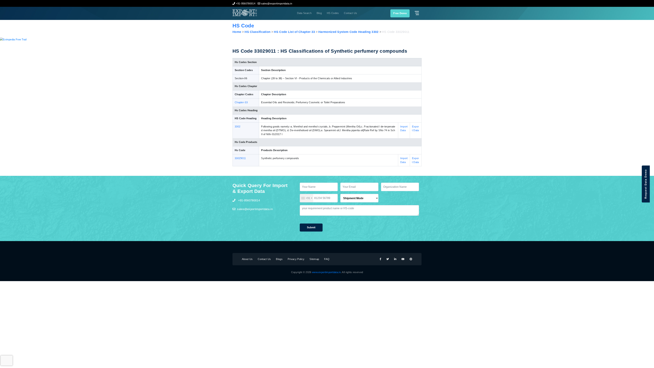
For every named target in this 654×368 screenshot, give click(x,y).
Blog (319, 13)
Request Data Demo (645, 184)
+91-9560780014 (248, 200)
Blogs (279, 259)
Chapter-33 (241, 102)
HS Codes (333, 13)
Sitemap (314, 259)
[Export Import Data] (256, 12)
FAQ (326, 259)
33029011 (240, 158)
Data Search (304, 13)
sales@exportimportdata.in (255, 209)
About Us (247, 259)
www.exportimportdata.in (326, 272)
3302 (237, 126)
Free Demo (400, 13)
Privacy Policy (296, 259)
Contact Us (350, 13)
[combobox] (306, 198)
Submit (311, 227)
